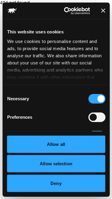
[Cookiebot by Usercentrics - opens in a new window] (67, 11)
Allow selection (56, 163)
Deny (55, 183)
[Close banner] (103, 11)
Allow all (56, 143)
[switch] (96, 117)
